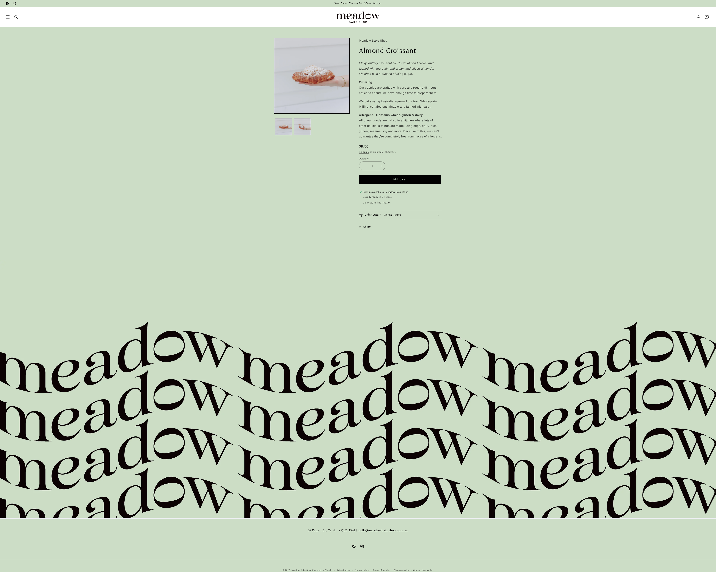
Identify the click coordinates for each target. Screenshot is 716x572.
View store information (377, 202)
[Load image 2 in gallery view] (302, 126)
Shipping (364, 152)
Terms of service (381, 570)
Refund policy (344, 570)
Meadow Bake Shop (301, 570)
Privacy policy (361, 570)
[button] (8, 17)
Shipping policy (401, 570)
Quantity (364, 158)
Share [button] (367, 226)
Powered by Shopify (322, 570)
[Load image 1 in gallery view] (283, 126)
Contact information (423, 570)
